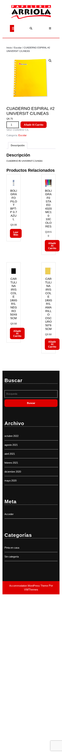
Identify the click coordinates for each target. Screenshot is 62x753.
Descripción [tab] (18, 145)
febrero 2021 (11, 462)
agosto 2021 (11, 444)
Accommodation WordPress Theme (29, 585)
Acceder (9, 514)
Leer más (15, 233)
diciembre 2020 (12, 471)
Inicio (9, 47)
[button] (50, 61)
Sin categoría (11, 556)
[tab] (12, 28)
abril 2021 (9, 453)
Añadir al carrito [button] (52, 246)
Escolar (18, 47)
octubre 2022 (11, 436)
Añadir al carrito (33, 124)
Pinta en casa (11, 547)
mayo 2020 (10, 480)
